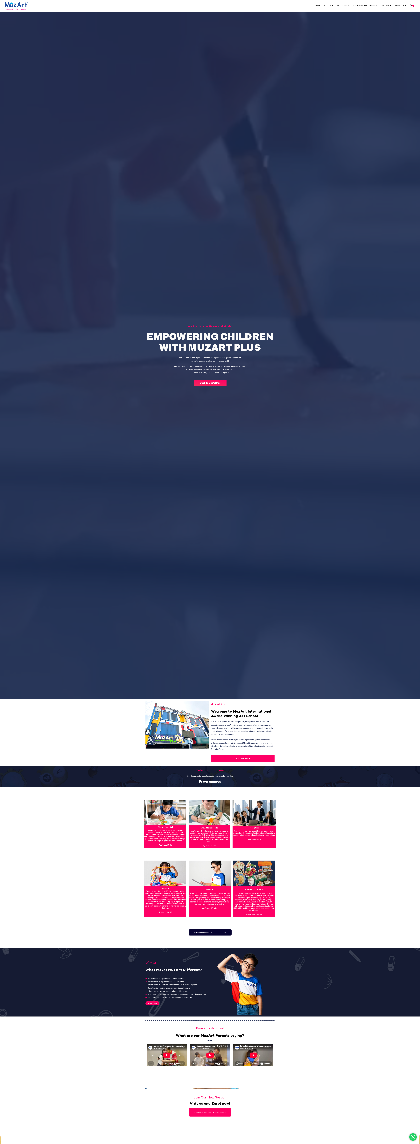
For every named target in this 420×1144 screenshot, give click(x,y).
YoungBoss (254, 828)
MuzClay (165, 888)
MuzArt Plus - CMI (165, 827)
